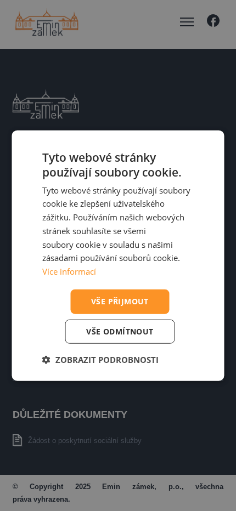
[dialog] (118, 255)
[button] (100, 359)
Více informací (69, 271)
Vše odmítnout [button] (119, 331)
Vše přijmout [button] (120, 301)
